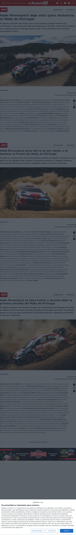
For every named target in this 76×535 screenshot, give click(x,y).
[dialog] (38, 517)
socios (15, 508)
